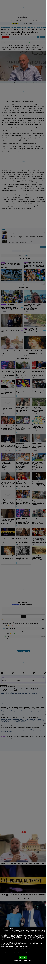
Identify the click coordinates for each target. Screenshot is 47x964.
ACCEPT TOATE (23, 957)
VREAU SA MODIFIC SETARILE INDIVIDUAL (23, 960)
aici (5, 940)
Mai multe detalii (11, 934)
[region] (23, 945)
